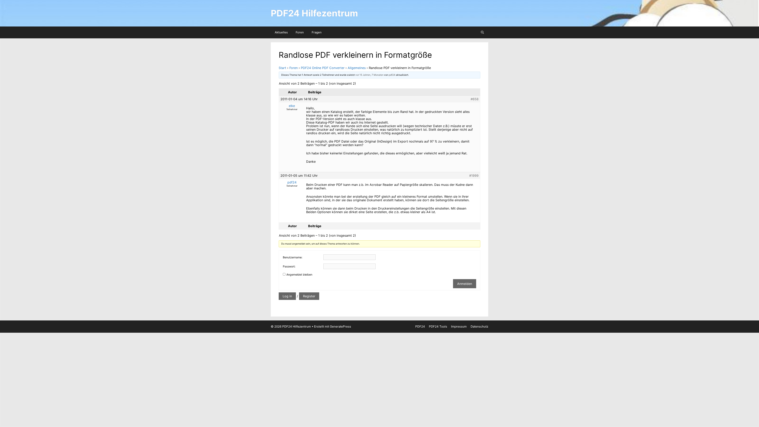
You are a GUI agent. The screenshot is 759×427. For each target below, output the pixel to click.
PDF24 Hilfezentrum (314, 13)
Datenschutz (479, 326)
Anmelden (464, 284)
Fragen (317, 32)
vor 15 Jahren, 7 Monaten (369, 74)
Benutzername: (292, 257)
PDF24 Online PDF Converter (323, 68)
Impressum (459, 326)
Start (282, 68)
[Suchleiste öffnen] (482, 32)
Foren (300, 32)
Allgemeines (357, 68)
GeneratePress (340, 326)
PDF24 (420, 326)
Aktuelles (281, 32)
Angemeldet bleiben (299, 274)
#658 (475, 99)
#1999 (474, 175)
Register (309, 296)
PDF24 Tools (438, 326)
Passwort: (289, 266)
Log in (287, 296)
